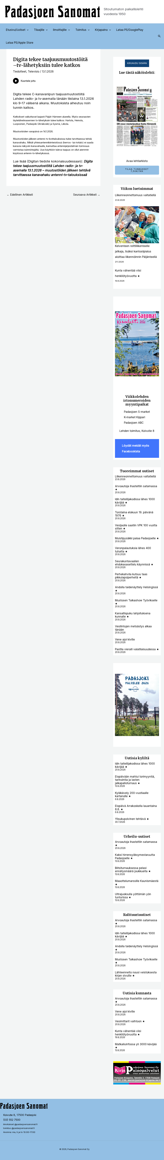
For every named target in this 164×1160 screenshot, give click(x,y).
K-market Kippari (134, 417)
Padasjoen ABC (134, 422)
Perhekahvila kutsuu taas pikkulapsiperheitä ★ (131, 576)
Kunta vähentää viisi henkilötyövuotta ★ (128, 1032)
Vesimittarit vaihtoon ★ (130, 1021)
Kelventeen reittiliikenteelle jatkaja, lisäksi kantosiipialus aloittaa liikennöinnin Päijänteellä (136, 251)
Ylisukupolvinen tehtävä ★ (132, 819)
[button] (27, 29)
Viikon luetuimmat (137, 189)
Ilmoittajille (60, 29)
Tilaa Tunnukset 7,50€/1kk (137, 170)
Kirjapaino (101, 29)
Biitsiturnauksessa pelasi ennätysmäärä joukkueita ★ (133, 869)
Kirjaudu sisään (137, 63)
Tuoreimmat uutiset (137, 471)
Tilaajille (39, 29)
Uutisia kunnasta (137, 993)
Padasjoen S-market (137, 411)
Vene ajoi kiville (125, 639)
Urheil (129, 836)
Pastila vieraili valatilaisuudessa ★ (137, 649)
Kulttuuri (131, 915)
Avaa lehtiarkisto (137, 161)
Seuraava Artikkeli (86, 194)
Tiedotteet (19, 71)
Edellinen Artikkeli (20, 194)
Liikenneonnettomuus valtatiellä (135, 195)
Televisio (33, 71)
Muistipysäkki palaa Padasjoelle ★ (137, 538)
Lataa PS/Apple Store (19, 42)
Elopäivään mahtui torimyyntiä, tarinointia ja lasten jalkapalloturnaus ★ (135, 780)
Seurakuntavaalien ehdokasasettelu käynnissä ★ (134, 563)
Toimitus (80, 29)
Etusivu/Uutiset (15, 29)
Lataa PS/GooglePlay (129, 29)
